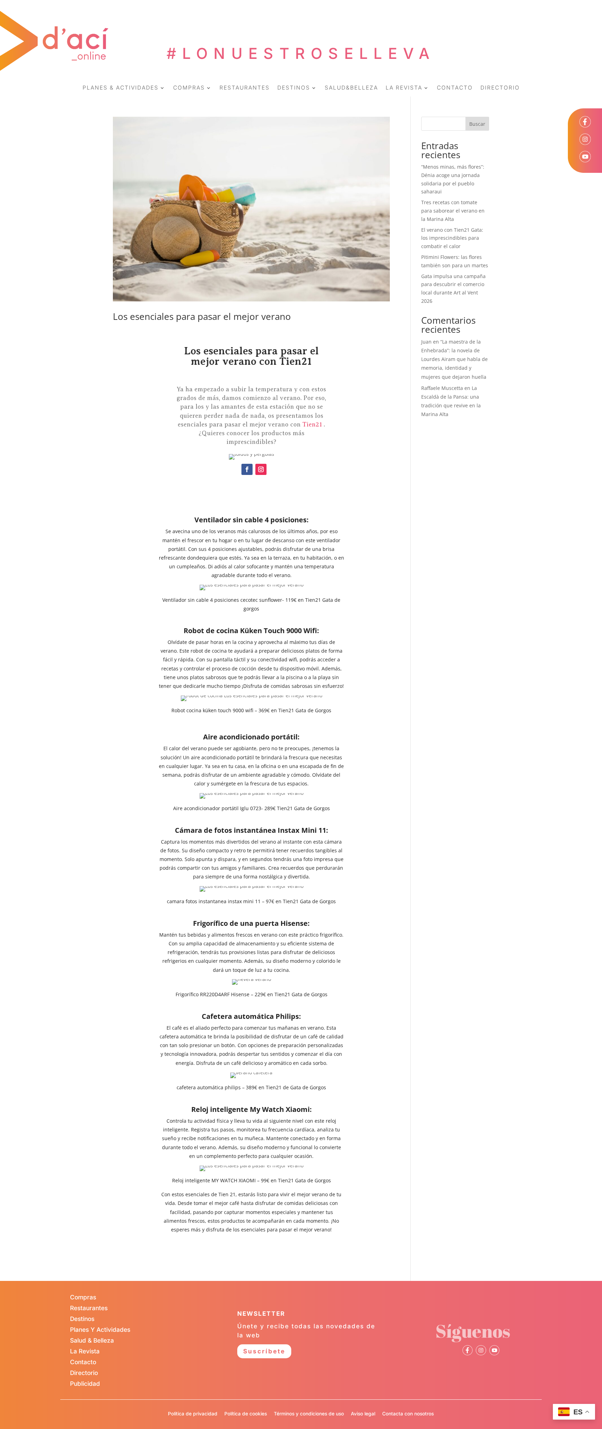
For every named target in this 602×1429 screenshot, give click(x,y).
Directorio (84, 1372)
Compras (83, 1297)
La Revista (85, 1351)
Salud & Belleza (92, 1340)
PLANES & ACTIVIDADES (121, 88)
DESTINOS (293, 88)
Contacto (83, 1362)
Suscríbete (264, 1351)
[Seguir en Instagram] (261, 469)
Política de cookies (245, 1413)
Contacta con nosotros (408, 1413)
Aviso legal (363, 1413)
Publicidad (85, 1383)
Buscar (477, 124)
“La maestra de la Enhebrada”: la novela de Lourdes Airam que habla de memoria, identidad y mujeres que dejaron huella (454, 359)
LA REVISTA (404, 88)
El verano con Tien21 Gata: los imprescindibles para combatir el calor (452, 238)
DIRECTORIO (500, 88)
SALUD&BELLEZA (351, 88)
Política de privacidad (192, 1413)
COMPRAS (189, 88)
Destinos (82, 1318)
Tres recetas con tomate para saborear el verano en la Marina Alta (453, 210)
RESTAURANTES (244, 88)
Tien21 (312, 424)
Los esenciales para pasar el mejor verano (202, 316)
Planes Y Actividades (100, 1329)
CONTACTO (455, 88)
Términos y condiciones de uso (309, 1413)
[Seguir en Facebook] (247, 469)
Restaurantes (89, 1308)
